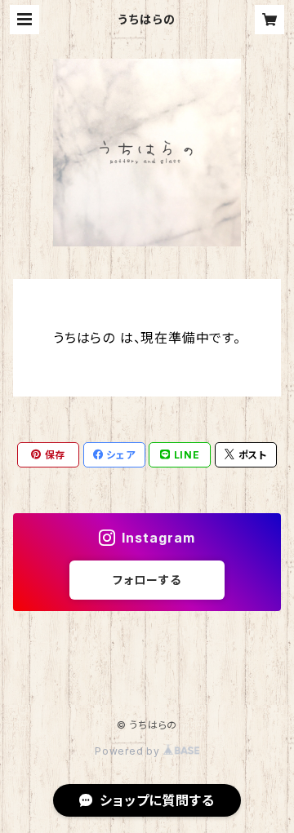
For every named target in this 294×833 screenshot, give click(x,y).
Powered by (129, 751)
